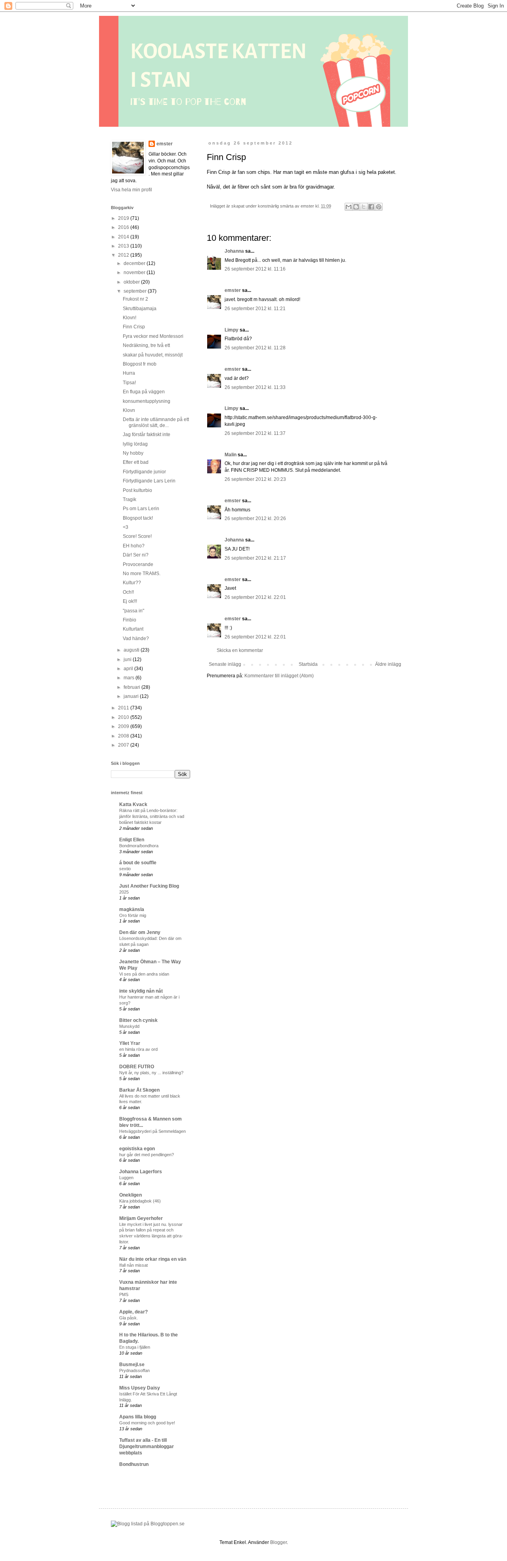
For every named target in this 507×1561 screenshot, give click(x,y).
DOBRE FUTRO (136, 1066)
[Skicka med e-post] (349, 207)
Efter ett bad (136, 462)
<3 (125, 527)
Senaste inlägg (225, 664)
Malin (230, 454)
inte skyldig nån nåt (141, 991)
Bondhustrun (134, 1464)
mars (129, 677)
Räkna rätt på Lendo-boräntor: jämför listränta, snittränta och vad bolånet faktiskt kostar (151, 816)
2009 (124, 726)
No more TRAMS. (141, 573)
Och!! (128, 592)
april (129, 668)
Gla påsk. (128, 1317)
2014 (124, 237)
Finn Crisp (134, 327)
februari (132, 687)
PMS (123, 1294)
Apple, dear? (133, 1312)
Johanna (234, 251)
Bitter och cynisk (138, 1020)
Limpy (231, 330)
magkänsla (131, 909)
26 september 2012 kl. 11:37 (255, 433)
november (135, 272)
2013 (124, 246)
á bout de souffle (137, 862)
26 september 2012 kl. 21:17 (255, 558)
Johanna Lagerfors (140, 1171)
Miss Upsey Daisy (139, 1388)
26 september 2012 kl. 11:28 (255, 348)
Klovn (129, 410)
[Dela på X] (364, 207)
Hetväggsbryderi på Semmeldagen (152, 1131)
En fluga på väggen (144, 392)
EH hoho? (134, 546)
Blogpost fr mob (139, 364)
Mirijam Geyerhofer (141, 1218)
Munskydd (129, 1026)
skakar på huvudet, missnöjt (153, 355)
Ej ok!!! (130, 601)
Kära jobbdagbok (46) (140, 1201)
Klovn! (129, 317)
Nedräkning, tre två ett (146, 345)
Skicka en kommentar (240, 650)
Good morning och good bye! (147, 1422)
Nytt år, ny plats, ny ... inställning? (151, 1072)
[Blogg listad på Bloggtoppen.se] (148, 1524)
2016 (124, 227)
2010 (124, 717)
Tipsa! (129, 382)
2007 (124, 745)
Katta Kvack (133, 804)
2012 (124, 255)
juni (128, 659)
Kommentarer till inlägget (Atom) (279, 676)
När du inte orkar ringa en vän (152, 1259)
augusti (132, 650)
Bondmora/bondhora (138, 845)
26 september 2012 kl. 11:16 (255, 269)
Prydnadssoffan (134, 1370)
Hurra (129, 373)
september (136, 291)
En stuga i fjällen (134, 1347)
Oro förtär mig (132, 915)
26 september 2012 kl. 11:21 (255, 308)
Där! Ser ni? (136, 555)
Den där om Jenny (139, 932)
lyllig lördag (135, 444)
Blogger (278, 1542)
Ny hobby (133, 453)
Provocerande (138, 564)
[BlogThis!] (356, 207)
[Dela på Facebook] (371, 207)
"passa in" (133, 611)
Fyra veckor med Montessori (153, 336)
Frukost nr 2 (135, 299)
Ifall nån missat (133, 1265)
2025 (124, 892)
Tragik (129, 499)
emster (233, 290)
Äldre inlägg (388, 664)
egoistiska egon (137, 1148)
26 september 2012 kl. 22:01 (255, 597)
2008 (124, 736)
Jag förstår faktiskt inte (146, 434)
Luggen (126, 1177)
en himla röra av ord (138, 1049)
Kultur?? (132, 582)
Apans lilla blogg (137, 1417)
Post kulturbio (137, 490)
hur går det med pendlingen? (146, 1154)
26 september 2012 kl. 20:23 (255, 479)
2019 (124, 218)
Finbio (129, 620)
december (135, 263)
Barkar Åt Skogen (139, 1090)
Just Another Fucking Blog (149, 886)
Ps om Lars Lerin (141, 508)
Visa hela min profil (131, 190)
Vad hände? (136, 638)
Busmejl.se (132, 1364)
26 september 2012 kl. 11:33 (255, 387)
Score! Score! (137, 536)
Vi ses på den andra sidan (144, 974)
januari (132, 696)
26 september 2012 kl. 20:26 (255, 518)
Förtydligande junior (144, 472)
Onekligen (130, 1195)
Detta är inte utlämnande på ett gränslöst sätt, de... (156, 422)
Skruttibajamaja (139, 308)
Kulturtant (133, 629)
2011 (124, 708)
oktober (132, 282)
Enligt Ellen (131, 839)
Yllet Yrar (129, 1043)
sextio (125, 868)
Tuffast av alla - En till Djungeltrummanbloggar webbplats (146, 1446)
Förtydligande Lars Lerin (149, 481)
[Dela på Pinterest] (379, 207)
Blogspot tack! (138, 518)
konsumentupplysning (146, 401)
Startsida (308, 664)
